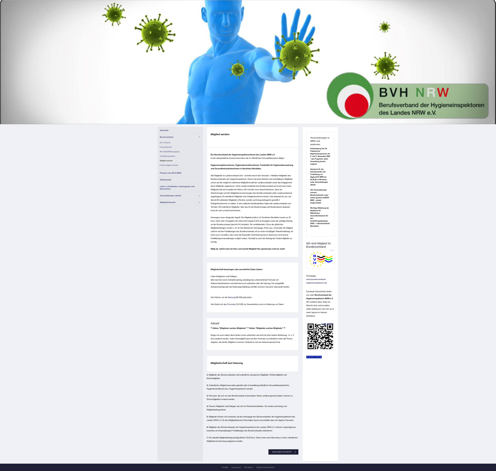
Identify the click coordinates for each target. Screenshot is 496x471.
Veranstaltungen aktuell (170, 195)
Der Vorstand (165, 143)
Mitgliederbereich (168, 202)
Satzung (231, 297)
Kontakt (225, 467)
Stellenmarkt (165, 180)
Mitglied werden (166, 161)
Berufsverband (166, 137)
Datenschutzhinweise (265, 467)
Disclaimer (248, 467)
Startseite (164, 130)
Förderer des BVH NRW (170, 173)
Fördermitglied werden (169, 165)
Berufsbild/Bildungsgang (170, 152)
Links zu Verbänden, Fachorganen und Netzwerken (177, 187)
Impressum (236, 467)
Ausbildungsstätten (167, 156)
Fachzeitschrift (166, 147)
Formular (231, 304)
